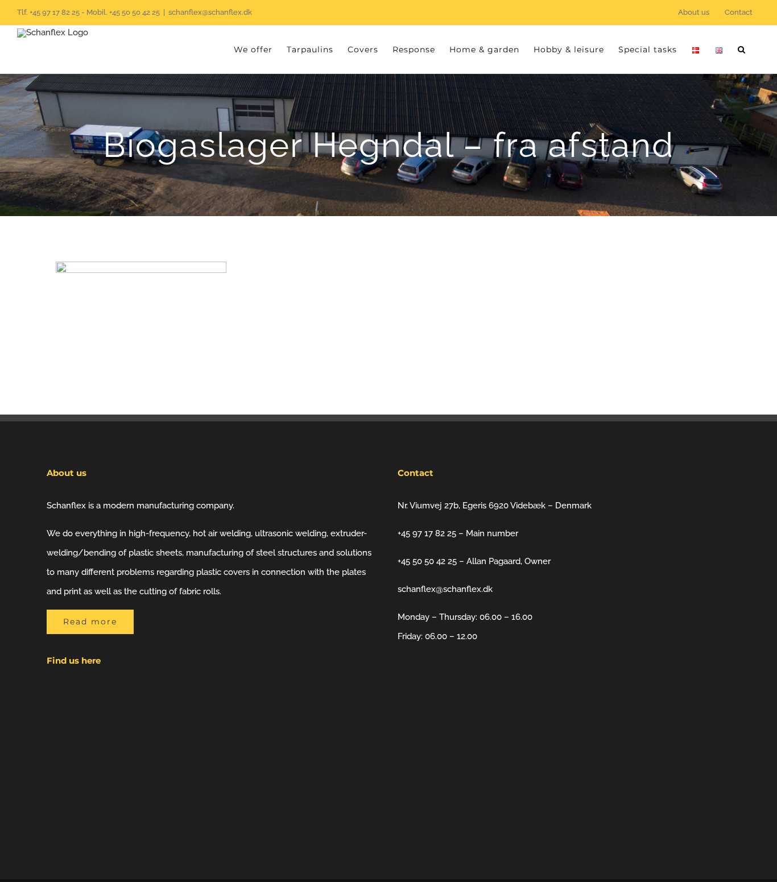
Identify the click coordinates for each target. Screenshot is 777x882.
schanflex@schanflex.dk (210, 12)
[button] (742, 49)
